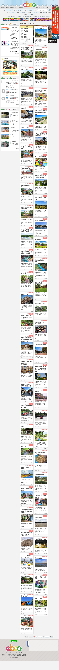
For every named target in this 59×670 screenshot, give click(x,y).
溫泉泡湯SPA (29, 16)
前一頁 (31, 636)
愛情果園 (23, 274)
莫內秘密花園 (24, 294)
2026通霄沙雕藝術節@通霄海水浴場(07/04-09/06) (26, 534)
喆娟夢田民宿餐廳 (39, 474)
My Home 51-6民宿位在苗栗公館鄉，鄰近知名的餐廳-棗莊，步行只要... (27, 569)
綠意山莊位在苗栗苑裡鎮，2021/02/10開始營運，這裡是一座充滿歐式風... (26, 139)
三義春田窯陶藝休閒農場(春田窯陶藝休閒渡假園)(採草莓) (27, 339)
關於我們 (19, 654)
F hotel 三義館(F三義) (41, 156)
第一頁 (26, 636)
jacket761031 (9, 97)
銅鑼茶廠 (23, 108)
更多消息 (17, 53)
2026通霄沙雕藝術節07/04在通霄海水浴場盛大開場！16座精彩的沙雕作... (26, 548)
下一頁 (47, 636)
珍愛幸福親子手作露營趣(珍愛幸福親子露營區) (41, 112)
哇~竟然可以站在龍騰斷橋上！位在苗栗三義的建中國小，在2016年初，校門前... (26, 160)
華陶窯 (22, 426)
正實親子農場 (12, 127)
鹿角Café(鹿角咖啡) (40, 303)
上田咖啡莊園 (38, 49)
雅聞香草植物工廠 (39, 431)
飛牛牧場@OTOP (39, 28)
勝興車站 (37, 391)
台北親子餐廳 (24, 16)
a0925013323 (9, 89)
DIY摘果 (43, 16)
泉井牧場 (23, 89)
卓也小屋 (23, 446)
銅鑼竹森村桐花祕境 (40, 70)
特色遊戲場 (13, 16)
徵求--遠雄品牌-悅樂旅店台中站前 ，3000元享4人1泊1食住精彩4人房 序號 (12, 82)
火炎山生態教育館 (25, 168)
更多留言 (17, 148)
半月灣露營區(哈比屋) (40, 539)
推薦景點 (42, 7)
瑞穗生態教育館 (13, 141)
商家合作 (38, 7)
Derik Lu (8, 80)
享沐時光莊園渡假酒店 (41, 220)
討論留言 (13, 78)
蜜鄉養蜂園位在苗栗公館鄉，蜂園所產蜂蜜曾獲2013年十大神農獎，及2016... (40, 591)
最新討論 (5, 78)
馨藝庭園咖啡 (38, 283)
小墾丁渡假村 (12, 120)
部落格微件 (4, 655)
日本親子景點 (48, 16)
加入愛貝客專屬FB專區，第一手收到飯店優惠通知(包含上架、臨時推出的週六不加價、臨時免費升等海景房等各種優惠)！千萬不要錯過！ (14, 45)
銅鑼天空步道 (24, 69)
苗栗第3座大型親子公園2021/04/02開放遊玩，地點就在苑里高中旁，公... (26, 502)
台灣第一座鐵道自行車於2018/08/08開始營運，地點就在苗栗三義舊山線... (26, 419)
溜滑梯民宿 (35, 16)
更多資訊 (45, 45)
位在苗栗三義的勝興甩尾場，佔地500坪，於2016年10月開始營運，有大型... (40, 423)
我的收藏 (49, 12)
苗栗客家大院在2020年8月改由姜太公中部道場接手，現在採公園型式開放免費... (26, 398)
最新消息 (12, 7)
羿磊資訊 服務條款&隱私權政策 (14, 657)
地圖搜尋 (21, 7)
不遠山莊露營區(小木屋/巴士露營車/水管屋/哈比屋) (26, 317)
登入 (57, 0)
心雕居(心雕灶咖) (25, 596)
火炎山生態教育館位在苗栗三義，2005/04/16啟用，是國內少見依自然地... (26, 177)
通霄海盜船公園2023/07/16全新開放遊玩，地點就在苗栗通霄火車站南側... (26, 481)
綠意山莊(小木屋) (25, 127)
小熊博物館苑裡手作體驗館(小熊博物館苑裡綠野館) (27, 511)
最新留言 (16, 7)
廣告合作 (6, 58)
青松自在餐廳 (38, 598)
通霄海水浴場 (38, 517)
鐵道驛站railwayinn (26, 617)
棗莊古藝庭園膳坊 (25, 576)
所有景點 (45, 12)
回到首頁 (3, 7)
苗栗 (45, 26)
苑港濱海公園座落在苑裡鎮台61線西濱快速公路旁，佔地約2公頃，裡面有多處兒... (40, 569)
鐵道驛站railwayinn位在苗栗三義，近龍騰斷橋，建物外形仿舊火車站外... (26, 629)
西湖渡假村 (38, 239)
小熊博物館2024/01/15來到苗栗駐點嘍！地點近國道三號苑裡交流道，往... (26, 525)
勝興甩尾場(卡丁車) (40, 412)
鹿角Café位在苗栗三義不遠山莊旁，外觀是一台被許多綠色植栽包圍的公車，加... (40, 314)
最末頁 (51, 636)
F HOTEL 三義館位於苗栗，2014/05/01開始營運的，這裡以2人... (41, 168)
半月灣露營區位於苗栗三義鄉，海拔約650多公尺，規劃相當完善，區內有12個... (40, 550)
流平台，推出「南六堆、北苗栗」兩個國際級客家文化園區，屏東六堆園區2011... (40, 103)
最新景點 (13, 109)
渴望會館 (11, 134)
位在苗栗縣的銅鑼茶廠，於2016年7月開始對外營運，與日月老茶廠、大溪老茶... (26, 120)
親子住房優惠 (18, 16)
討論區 (47, 7)
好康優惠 (8, 7)
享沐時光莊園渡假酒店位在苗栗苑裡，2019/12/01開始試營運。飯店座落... (40, 232)
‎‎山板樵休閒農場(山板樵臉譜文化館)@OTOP (26, 363)
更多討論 (17, 104)
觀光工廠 (39, 16)
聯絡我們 (51, 7)
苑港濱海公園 (38, 558)
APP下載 (24, 655)
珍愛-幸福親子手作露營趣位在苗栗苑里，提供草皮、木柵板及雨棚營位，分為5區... (40, 126)
